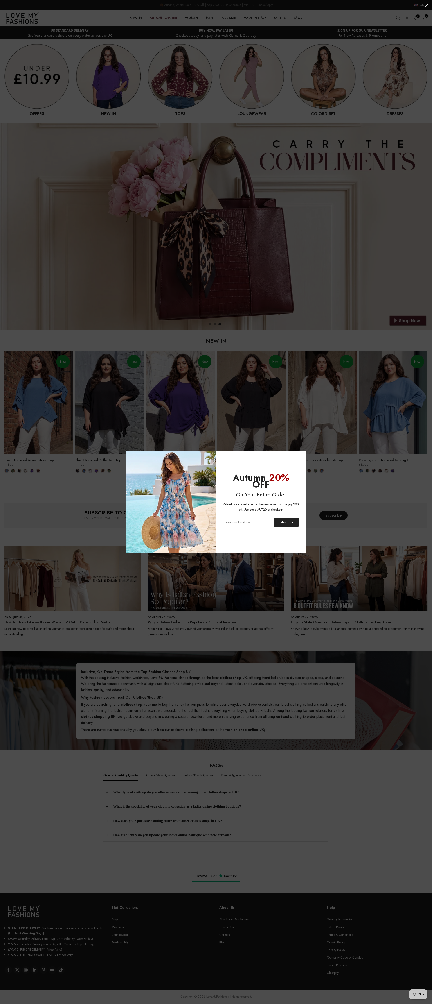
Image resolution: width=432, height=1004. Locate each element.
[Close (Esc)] (426, 5)
